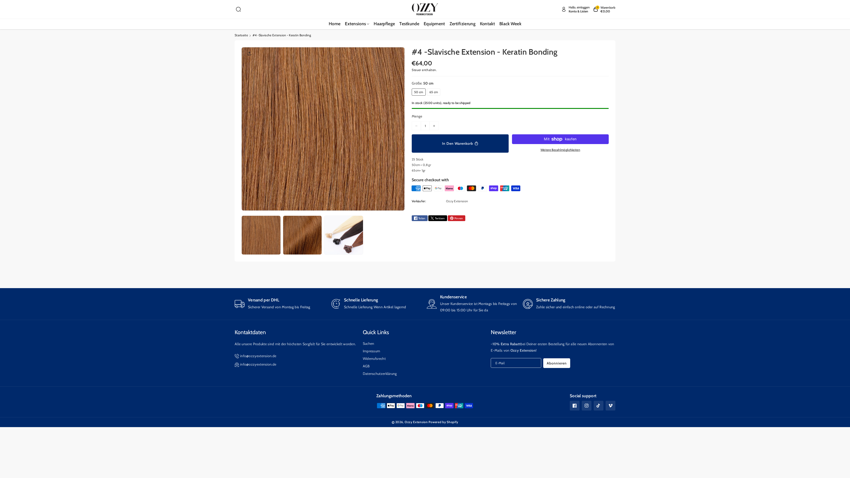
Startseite (241, 35)
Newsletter (503, 332)
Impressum (371, 351)
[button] (238, 9)
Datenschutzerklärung (380, 374)
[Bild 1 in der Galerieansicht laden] (261, 235)
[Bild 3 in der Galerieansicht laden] (343, 235)
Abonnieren (557, 363)
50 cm (418, 92)
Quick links (376, 332)
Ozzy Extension (416, 422)
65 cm (433, 92)
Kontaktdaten (250, 332)
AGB (366, 366)
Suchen (368, 343)
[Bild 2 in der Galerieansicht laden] (302, 235)
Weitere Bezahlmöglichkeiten (560, 150)
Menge (417, 116)
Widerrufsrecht (374, 359)
